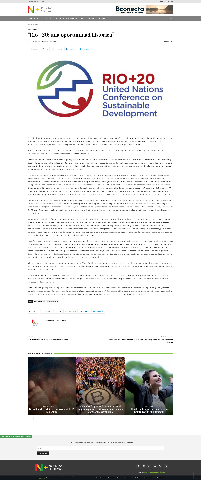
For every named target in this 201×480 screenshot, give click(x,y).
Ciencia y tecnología (51, 406)
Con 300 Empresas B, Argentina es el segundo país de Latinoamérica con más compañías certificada (100, 409)
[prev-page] (29, 418)
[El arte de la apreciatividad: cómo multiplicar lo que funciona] (149, 386)
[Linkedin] (149, 466)
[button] (170, 18)
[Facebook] (138, 466)
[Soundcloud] (155, 466)
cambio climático (52, 301)
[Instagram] (144, 466)
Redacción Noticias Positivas (42, 41)
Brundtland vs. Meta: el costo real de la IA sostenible (51, 410)
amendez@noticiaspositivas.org (155, 472)
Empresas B (100, 403)
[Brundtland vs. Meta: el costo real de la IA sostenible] (52, 386)
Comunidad (35, 24)
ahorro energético (39, 301)
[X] (160, 466)
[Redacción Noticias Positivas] (29, 41)
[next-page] (32, 418)
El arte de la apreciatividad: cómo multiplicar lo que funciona (149, 410)
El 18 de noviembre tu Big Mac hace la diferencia (48, 339)
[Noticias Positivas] (48, 9)
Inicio (29, 24)
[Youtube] (166, 466)
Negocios (149, 406)
